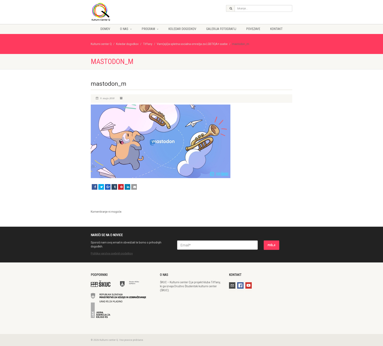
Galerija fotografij (221, 29)
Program (148, 29)
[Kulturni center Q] (122, 11)
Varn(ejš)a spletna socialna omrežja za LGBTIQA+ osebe (192, 44)
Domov (105, 29)
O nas (124, 29)
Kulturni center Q (101, 44)
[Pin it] (121, 187)
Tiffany (147, 44)
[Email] (134, 187)
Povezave (253, 29)
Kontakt (276, 29)
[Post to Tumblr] (114, 187)
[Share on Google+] (108, 187)
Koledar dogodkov (182, 29)
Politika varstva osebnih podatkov (112, 253)
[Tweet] (101, 187)
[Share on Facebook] (94, 187)
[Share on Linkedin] (127, 187)
